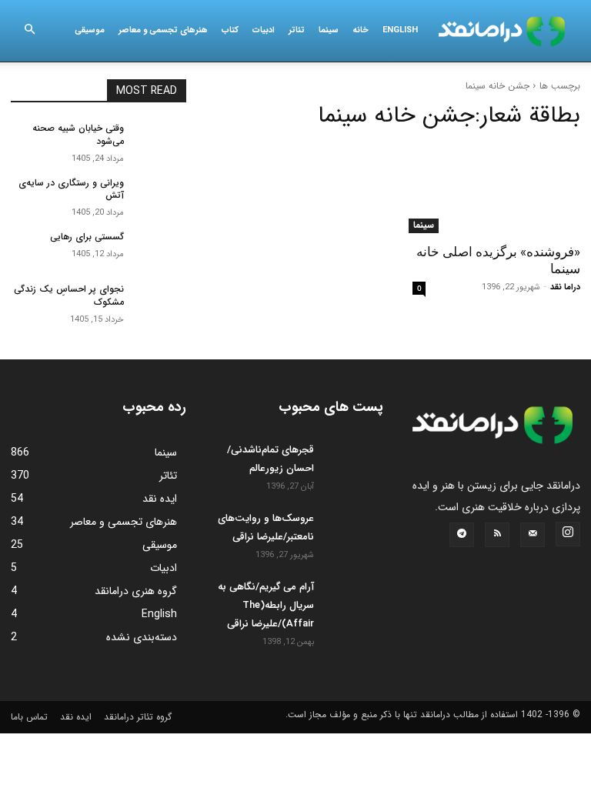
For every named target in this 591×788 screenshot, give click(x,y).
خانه (360, 30)
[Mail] (532, 535)
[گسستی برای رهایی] (160, 249)
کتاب (230, 30)
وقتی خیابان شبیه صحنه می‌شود (78, 135)
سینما (329, 30)
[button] (29, 30)
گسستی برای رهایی (87, 236)
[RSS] (497, 535)
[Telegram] (461, 535)
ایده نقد (76, 717)
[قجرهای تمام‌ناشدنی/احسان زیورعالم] (352, 462)
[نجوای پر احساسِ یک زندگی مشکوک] (160, 301)
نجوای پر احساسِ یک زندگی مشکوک (69, 295)
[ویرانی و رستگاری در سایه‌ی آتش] (160, 195)
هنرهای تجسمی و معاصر (163, 30)
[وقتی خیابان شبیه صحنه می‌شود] (160, 140)
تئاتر (297, 30)
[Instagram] (568, 534)
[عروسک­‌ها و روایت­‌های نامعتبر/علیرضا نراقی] (352, 531)
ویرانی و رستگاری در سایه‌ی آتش (71, 189)
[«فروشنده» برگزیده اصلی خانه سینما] (492, 189)
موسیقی (90, 30)
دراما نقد (565, 287)
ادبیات (263, 30)
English (400, 30)
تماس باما (29, 717)
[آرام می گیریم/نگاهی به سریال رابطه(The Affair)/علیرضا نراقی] (352, 599)
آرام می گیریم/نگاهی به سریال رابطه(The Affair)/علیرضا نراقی (266, 605)
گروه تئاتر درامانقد (138, 717)
